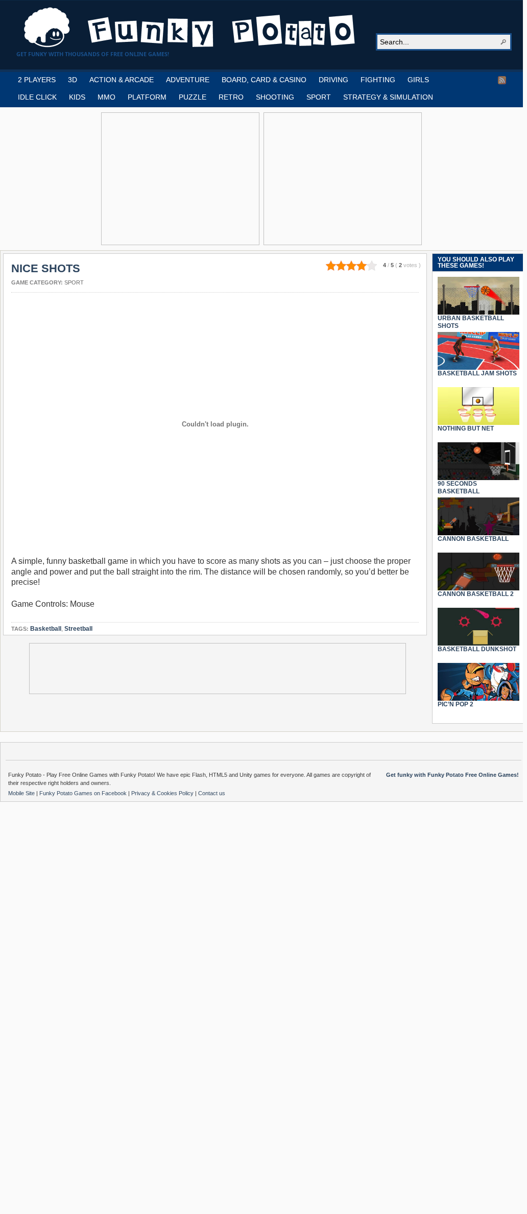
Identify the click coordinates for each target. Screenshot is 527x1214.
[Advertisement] (180, 179)
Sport (74, 282)
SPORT (318, 97)
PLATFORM (147, 97)
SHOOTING (275, 97)
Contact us (211, 793)
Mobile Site (22, 793)
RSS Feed (502, 80)
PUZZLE (192, 97)
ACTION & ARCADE (121, 80)
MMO (106, 97)
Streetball (78, 628)
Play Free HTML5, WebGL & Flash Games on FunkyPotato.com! (190, 28)
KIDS (77, 97)
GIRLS (418, 80)
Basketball (45, 628)
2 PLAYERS (37, 80)
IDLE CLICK (37, 97)
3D (72, 80)
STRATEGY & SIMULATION (388, 97)
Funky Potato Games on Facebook (83, 793)
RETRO (231, 97)
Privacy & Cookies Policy (163, 793)
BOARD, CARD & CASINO (264, 80)
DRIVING (333, 80)
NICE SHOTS (45, 268)
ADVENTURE (187, 80)
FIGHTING (378, 80)
